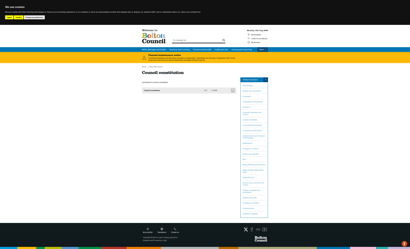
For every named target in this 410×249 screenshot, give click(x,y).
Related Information (250, 80)
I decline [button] (19, 17)
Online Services (248, 178)
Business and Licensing (180, 49)
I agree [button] (9, 17)
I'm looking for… (180, 40)
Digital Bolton (248, 143)
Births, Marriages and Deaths (154, 49)
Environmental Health (202, 49)
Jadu (165, 240)
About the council (155, 67)
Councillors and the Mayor (252, 131)
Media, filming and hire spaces (254, 165)
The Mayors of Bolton (251, 203)
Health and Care (221, 49)
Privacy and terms (170, 237)
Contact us (247, 107)
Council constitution (250, 120)
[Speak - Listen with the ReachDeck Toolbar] (404, 244)
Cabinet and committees (252, 91)
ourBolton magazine (250, 214)
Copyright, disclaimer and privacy (252, 113)
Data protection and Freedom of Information (254, 137)
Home (144, 67)
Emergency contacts (250, 149)
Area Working (248, 86)
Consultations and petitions (253, 102)
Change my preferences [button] (34, 17)
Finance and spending (251, 154)
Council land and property (252, 125)
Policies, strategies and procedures (251, 191)
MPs (244, 159)
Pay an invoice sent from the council (253, 184)
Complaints (247, 96)
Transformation (248, 208)
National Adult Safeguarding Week (253, 171)
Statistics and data (250, 198)
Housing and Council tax (242, 49)
